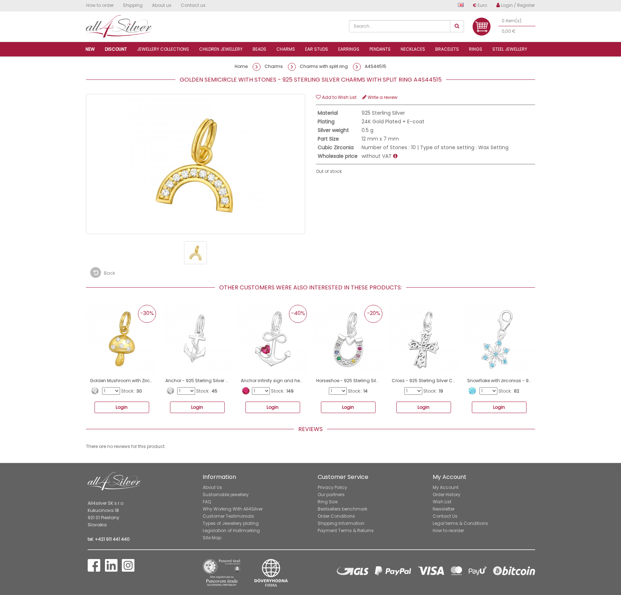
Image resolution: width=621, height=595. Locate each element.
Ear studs (316, 49)
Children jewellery (221, 49)
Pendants (380, 49)
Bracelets (447, 49)
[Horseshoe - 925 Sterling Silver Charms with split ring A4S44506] (348, 339)
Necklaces (413, 49)
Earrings (348, 49)
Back (109, 273)
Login (122, 407)
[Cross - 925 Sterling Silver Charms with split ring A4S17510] (423, 339)
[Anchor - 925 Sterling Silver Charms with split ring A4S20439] (197, 339)
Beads (259, 49)
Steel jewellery (509, 49)
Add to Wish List (338, 97)
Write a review (382, 97)
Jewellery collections (163, 49)
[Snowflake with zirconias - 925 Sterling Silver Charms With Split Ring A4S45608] (499, 339)
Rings (475, 49)
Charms (285, 49)
